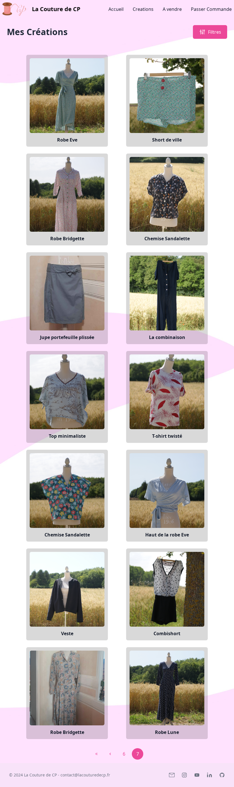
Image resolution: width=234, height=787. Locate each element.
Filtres (214, 32)
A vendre (172, 9)
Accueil (116, 9)
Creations (143, 9)
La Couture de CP (40, 775)
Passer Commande (211, 9)
